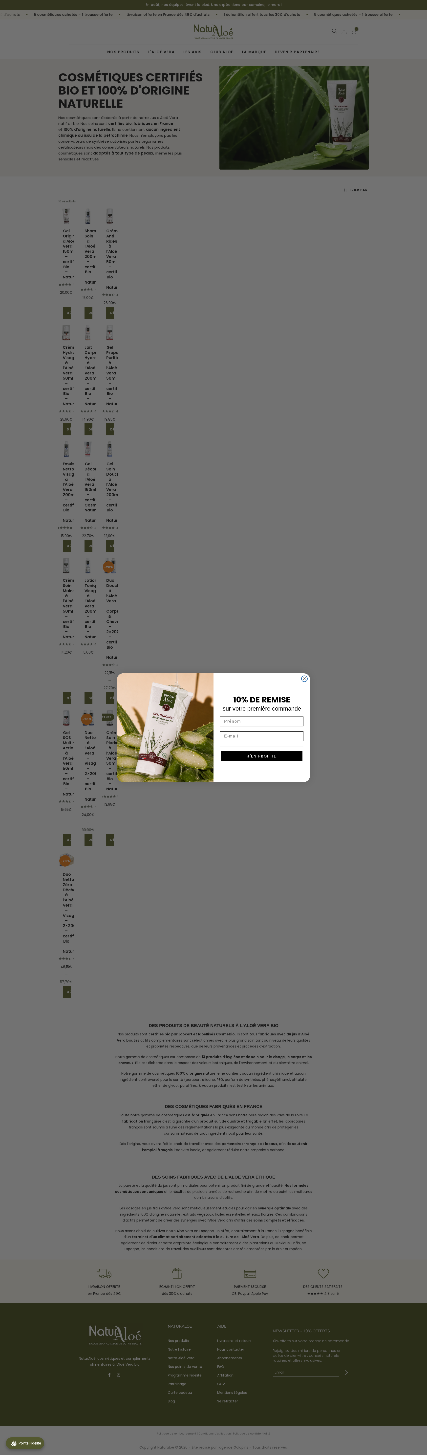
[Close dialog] (304, 679)
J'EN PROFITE (261, 756)
